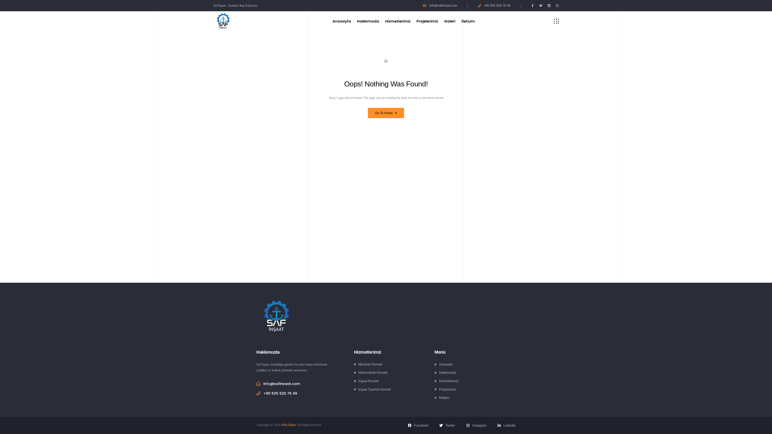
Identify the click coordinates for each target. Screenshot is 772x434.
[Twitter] (540, 5)
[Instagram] (557, 5)
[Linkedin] (549, 5)
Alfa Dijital (288, 425)
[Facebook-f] (532, 5)
